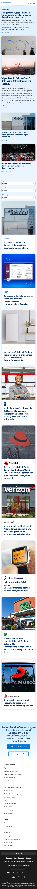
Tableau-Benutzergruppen (12, 794)
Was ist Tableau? (9, 765)
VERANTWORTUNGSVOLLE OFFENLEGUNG (18, 865)
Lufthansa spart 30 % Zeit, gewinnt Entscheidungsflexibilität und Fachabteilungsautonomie (17, 586)
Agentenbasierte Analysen (12, 768)
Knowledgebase (9, 836)
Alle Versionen (8, 845)
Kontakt (6, 781)
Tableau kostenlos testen (18, 747)
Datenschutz (29, 861)
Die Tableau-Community (12, 787)
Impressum (6, 861)
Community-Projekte (10, 803)
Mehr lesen (5, 33)
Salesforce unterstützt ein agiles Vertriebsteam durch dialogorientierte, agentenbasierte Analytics (18, 300)
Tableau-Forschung (9, 777)
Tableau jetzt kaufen (18, 754)
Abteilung (4, 195)
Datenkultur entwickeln (11, 771)
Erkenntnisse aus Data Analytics (13, 774)
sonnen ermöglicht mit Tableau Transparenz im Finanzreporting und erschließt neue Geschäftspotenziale (18, 356)
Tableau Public (8, 790)
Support (7, 833)
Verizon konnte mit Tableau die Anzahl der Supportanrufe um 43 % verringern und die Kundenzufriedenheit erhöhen (18, 530)
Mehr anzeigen (19, 715)
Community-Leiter (9, 797)
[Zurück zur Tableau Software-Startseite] (7, 2)
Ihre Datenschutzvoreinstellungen (20, 873)
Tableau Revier (8, 806)
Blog (15, 858)
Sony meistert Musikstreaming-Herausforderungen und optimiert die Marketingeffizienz (18, 703)
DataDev (6, 800)
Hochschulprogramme (10, 810)
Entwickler (21, 858)
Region (3, 181)
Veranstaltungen (9, 813)
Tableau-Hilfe (8, 842)
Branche (4, 188)
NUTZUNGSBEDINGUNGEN (18, 861)
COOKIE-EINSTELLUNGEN (18, 869)
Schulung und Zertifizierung (12, 839)
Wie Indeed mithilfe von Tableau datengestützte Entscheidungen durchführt (16, 245)
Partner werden (8, 826)
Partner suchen (8, 823)
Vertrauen (9, 858)
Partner (6, 820)
